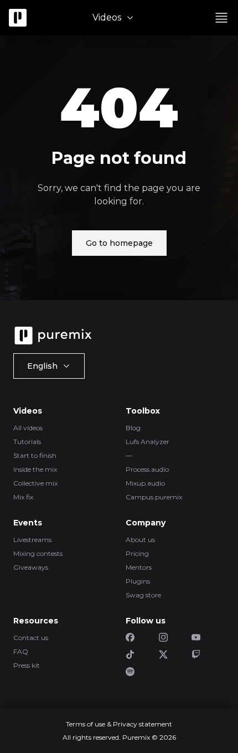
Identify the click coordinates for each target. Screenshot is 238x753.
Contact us (30, 637)
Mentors (139, 567)
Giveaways (30, 567)
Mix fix (23, 497)
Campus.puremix (154, 497)
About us (140, 539)
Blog (133, 428)
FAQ (20, 651)
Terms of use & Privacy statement (119, 724)
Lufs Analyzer (147, 441)
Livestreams (32, 539)
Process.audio (147, 469)
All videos (28, 428)
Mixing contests (38, 553)
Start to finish (34, 455)
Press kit (26, 665)
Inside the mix (35, 469)
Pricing (137, 553)
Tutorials (27, 441)
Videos (106, 17)
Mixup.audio (145, 483)
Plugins (138, 581)
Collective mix (35, 483)
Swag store (143, 595)
